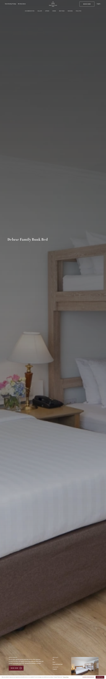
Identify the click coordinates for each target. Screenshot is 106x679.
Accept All (100, 677)
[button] (99, 4)
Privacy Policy (66, 677)
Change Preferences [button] (88, 677)
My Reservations (22, 4)
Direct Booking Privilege (10, 4)
